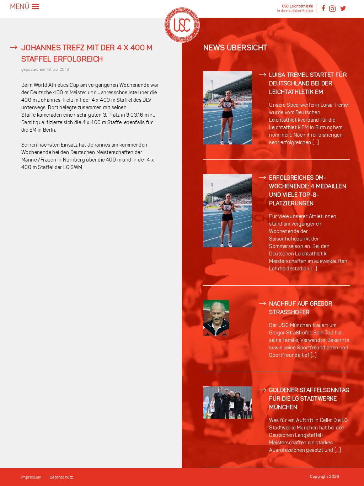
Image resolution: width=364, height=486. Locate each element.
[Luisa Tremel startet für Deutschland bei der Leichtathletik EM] (227, 143)
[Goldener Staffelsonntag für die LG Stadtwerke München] (227, 417)
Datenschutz (61, 478)
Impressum (31, 478)
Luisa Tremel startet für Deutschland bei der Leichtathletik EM (308, 84)
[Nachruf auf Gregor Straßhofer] (216, 335)
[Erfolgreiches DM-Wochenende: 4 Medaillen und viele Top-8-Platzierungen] (227, 246)
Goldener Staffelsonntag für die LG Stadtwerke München (309, 399)
